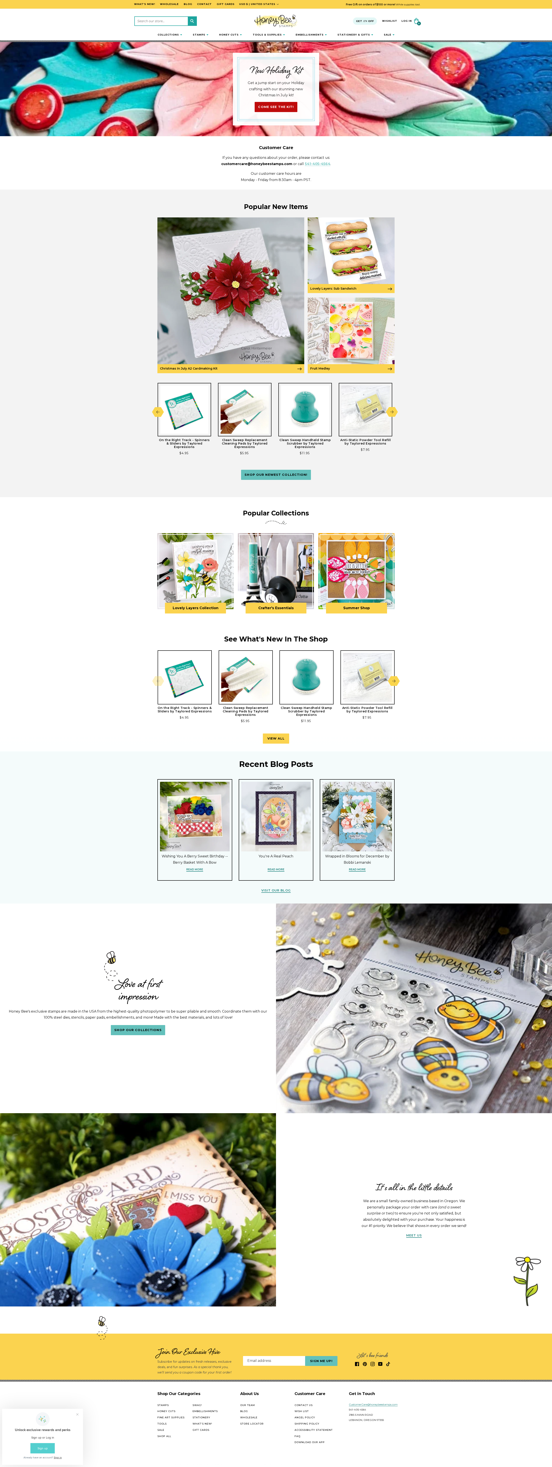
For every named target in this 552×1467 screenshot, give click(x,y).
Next (392, 412)
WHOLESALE (248, 1417)
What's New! (202, 1423)
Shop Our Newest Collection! (276, 475)
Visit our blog (276, 890)
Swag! (197, 1405)
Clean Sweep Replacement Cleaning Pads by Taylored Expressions (245, 443)
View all (276, 738)
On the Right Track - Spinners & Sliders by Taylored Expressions (184, 443)
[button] (170, 34)
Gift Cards (201, 1429)
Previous (158, 412)
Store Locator (252, 1423)
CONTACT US (304, 1405)
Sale (160, 1429)
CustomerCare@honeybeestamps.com (373, 1404)
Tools (162, 1423)
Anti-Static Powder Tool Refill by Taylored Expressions (365, 441)
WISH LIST (302, 1411)
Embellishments (205, 1411)
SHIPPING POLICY (307, 1423)
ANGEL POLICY (305, 1417)
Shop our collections (138, 1030)
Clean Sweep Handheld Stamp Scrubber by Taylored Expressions (305, 443)
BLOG (244, 1411)
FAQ (297, 1436)
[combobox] (165, 21)
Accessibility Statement (314, 1429)
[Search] (192, 21)
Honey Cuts (166, 1411)
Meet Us (414, 1235)
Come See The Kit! (276, 107)
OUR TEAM (247, 1405)
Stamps (163, 1405)
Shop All (164, 1436)
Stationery (201, 1417)
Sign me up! (321, 1361)
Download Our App (310, 1442)
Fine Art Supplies (171, 1417)
